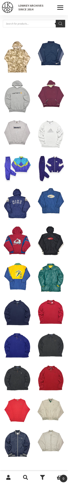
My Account (8, 477)
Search (25, 477)
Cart (57, 476)
